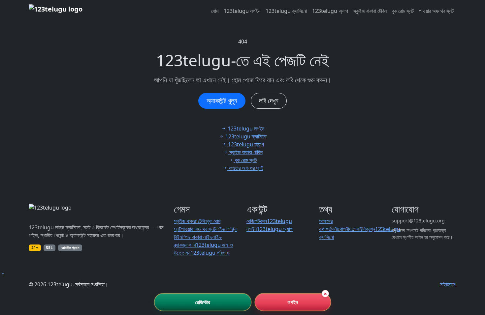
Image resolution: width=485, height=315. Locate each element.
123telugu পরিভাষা (210, 252)
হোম (214, 10)
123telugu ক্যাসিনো (286, 10)
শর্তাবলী (332, 229)
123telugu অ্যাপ (330, 10)
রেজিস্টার (202, 302)
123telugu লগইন (242, 10)
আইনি (360, 229)
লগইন (293, 302)
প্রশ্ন (370, 229)
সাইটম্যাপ (448, 284)
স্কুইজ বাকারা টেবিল (370, 10)
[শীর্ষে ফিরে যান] (2, 274)
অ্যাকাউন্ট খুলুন (222, 100)
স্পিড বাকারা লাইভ (197, 237)
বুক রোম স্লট (403, 10)
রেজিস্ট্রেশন (256, 221)
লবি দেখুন (268, 100)
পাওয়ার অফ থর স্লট (436, 10)
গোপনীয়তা (346, 229)
